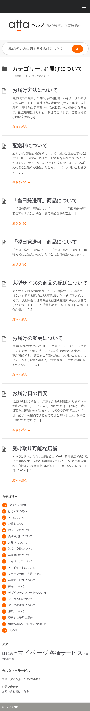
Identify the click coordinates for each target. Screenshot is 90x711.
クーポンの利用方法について (26, 574)
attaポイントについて (21, 567)
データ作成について (20, 599)
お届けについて (36, 76)
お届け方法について (35, 89)
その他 (13, 630)
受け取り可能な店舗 (34, 448)
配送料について (30, 145)
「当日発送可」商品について (44, 200)
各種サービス (66, 653)
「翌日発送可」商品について (44, 241)
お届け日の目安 (30, 393)
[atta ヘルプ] (45, 25)
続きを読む (21, 127)
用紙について (16, 611)
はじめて (9, 653)
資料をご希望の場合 (20, 617)
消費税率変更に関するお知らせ (27, 624)
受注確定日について (20, 536)
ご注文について (17, 523)
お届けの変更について (37, 337)
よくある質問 (17, 505)
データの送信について (21, 605)
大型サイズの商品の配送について (50, 282)
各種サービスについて (21, 580)
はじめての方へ (17, 511)
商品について (16, 586)
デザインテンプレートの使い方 (27, 592)
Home (16, 76)
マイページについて (20, 561)
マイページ (33, 652)
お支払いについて (19, 530)
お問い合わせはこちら (15, 691)
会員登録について (19, 555)
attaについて (16, 517)
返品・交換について (20, 549)
